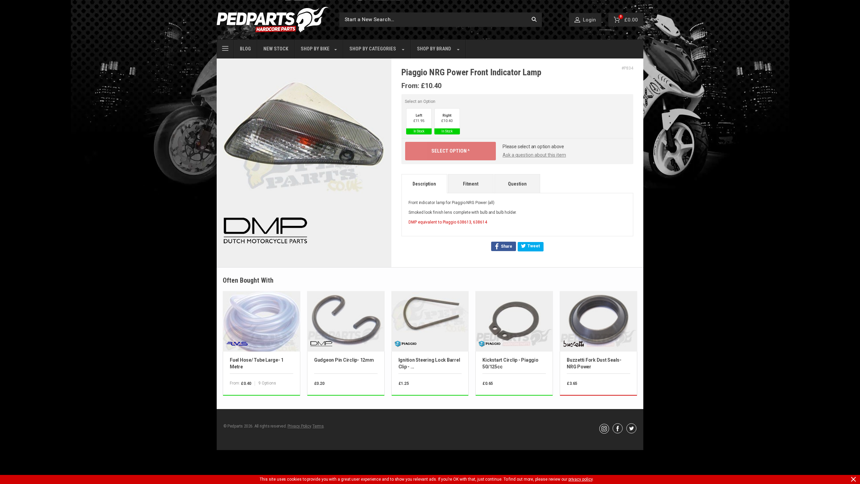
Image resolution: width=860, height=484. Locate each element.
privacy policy (580, 479)
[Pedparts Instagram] (604, 432)
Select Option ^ (450, 151)
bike (315, 49)
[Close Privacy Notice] (853, 479)
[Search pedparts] (534, 19)
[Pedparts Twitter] (631, 432)
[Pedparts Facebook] (617, 432)
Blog (245, 49)
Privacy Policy (299, 426)
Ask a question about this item (534, 155)
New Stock (275, 49)
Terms (318, 426)
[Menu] (225, 48)
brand (434, 49)
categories (372, 49)
